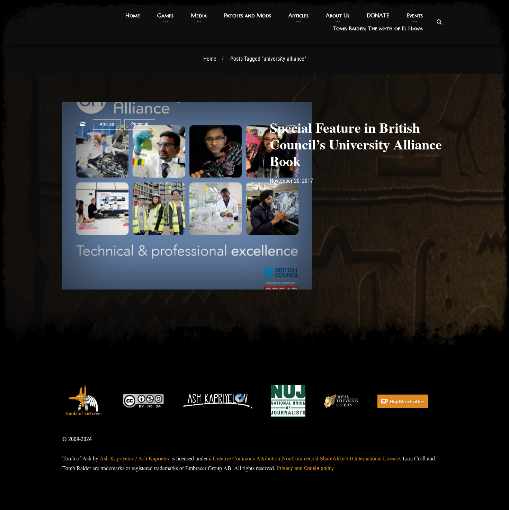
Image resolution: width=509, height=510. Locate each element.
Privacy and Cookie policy (305, 468)
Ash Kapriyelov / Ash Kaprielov (135, 458)
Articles (107, 124)
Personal (139, 124)
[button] (133, 15)
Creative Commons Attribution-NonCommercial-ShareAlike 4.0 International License (306, 458)
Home (209, 58)
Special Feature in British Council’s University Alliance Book (356, 144)
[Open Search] (439, 21)
